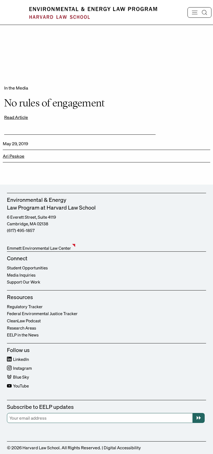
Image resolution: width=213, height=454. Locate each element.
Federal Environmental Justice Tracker (42, 313)
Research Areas (21, 328)
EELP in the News (23, 335)
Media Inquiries (21, 275)
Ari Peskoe (13, 156)
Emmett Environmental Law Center (39, 248)
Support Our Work (23, 282)
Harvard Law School (41, 447)
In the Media (16, 88)
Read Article (16, 117)
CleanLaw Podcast (24, 320)
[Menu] (199, 12)
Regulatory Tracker (25, 306)
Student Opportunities (27, 268)
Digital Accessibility (122, 447)
